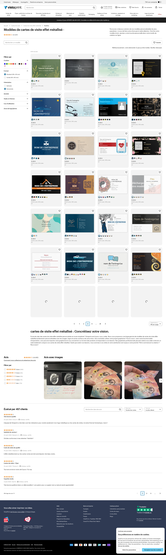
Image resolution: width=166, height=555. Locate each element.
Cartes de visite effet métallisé (32, 25)
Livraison (59, 514)
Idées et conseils (61, 516)
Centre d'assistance (62, 511)
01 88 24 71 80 (7, 544)
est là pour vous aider (17, 512)
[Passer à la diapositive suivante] (161, 381)
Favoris (158, 42)
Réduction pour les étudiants (65, 524)
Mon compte (60, 509)
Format (6, 71)
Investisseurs (87, 514)
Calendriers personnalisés (117, 509)
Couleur (6, 60)
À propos (85, 509)
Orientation (7, 82)
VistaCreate (7, 2)
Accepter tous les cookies (152, 550)
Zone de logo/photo (10, 108)
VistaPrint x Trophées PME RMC (92, 519)
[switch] (155, 2)
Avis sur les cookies (123, 546)
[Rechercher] (94, 7)
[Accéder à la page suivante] (160, 493)
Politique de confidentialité (23, 544)
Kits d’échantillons (62, 521)
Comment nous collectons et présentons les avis (20, 360)
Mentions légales (38, 544)
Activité (6, 94)
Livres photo (113, 514)
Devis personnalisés (50, 2)
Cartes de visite (15, 25)
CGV (32, 544)
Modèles (46, 25)
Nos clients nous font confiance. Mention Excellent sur (149, 519)
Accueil (6, 25)
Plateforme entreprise (36, 2)
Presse (85, 516)
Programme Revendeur (63, 519)
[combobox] (59, 8)
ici (108, 20)
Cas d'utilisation (9, 103)
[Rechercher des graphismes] (26, 42)
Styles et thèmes (9, 98)
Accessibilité (60, 526)
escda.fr (13, 530)
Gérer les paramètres (129, 550)
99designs (16, 2)
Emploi (85, 511)
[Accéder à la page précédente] (137, 493)
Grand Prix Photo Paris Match (91, 521)
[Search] (120, 409)
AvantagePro (24, 2)
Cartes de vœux (114, 511)
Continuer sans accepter (125, 531)
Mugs (111, 516)
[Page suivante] (105, 324)
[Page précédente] (74, 324)
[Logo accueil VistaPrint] (13, 7)
